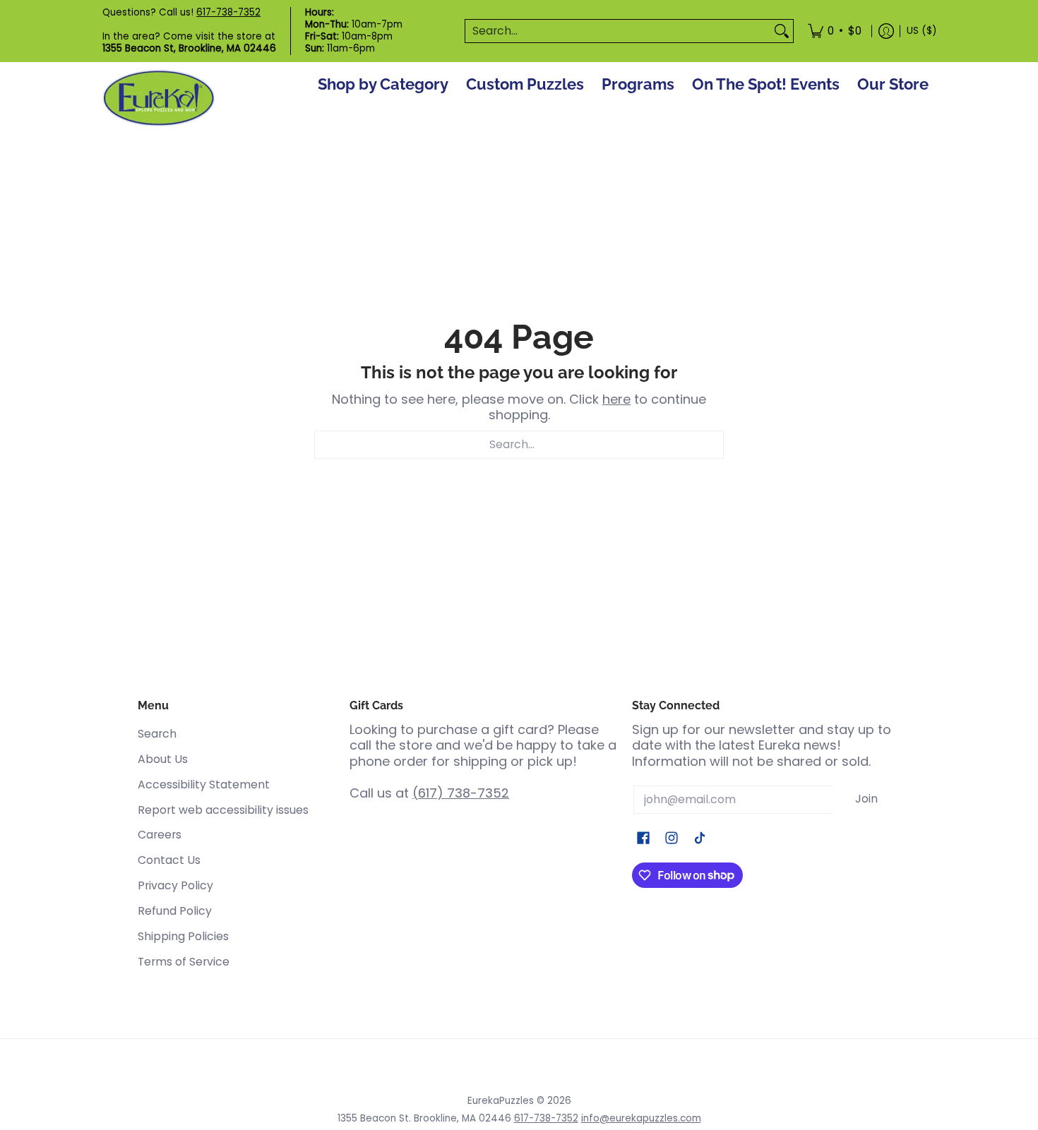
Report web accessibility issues (223, 810)
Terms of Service (183, 962)
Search (157, 734)
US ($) (921, 30)
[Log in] (886, 31)
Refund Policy (175, 911)
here (616, 399)
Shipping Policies (183, 936)
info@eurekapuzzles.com (641, 1118)
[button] (643, 839)
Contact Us (169, 860)
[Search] (781, 31)
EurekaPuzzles (500, 1100)
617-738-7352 (228, 12)
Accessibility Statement (204, 784)
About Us (163, 759)
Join (866, 799)
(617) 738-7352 (460, 793)
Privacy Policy (175, 885)
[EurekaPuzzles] (158, 98)
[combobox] (617, 31)
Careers (159, 835)
